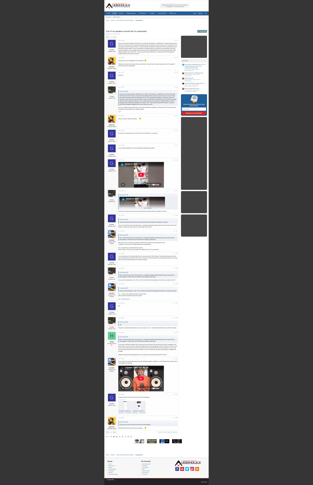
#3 (177, 72)
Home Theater (162, 13)
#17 (177, 332)
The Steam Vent (188, 75)
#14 (177, 284)
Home (108, 13)
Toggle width (110, 479)
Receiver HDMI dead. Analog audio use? (195, 83)
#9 (177, 190)
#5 (177, 115)
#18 (177, 358)
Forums (114, 13)
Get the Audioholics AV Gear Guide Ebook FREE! (194, 105)
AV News (152, 13)
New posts (108, 17)
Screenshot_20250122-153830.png (142, 411)
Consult (121, 13)
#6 (177, 130)
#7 (177, 145)
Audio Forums (112, 465)
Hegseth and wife (189, 78)
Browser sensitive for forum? (192, 88)
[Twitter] (187, 470)
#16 (177, 317)
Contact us (144, 474)
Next (114, 37)
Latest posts (185, 60)
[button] (125, 13)
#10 (177, 215)
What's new (173, 13)
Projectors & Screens (189, 70)
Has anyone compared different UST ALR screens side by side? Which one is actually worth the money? (195, 66)
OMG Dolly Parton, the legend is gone (194, 73)
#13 (177, 268)
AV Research (142, 13)
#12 (177, 253)
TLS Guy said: (122, 219)
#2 (177, 57)
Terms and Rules (146, 470)
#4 (177, 87)
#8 (177, 160)
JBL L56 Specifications (124, 299)
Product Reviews (131, 13)
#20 (177, 417)
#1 (177, 40)
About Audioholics (146, 464)
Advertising (144, 465)
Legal (143, 469)
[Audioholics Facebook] (177, 470)
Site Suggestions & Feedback (191, 91)
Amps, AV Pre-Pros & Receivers (191, 86)
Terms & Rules (204, 482)
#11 (177, 230)
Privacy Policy (145, 472)
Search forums (116, 17)
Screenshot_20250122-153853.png (128, 411)
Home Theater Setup (113, 474)
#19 (177, 394)
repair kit (149, 327)
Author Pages (145, 467)
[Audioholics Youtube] (182, 470)
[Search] (205, 13)
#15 (177, 303)
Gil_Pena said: (122, 91)
